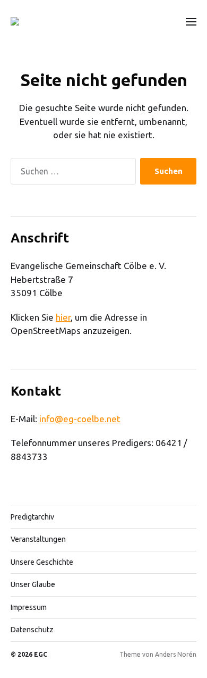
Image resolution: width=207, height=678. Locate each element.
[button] (191, 21)
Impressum (29, 607)
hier (63, 317)
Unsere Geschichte (42, 562)
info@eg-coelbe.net (79, 419)
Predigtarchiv (32, 517)
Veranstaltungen (38, 539)
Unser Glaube (33, 584)
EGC (40, 654)
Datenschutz (32, 629)
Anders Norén (175, 654)
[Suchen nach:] (71, 173)
